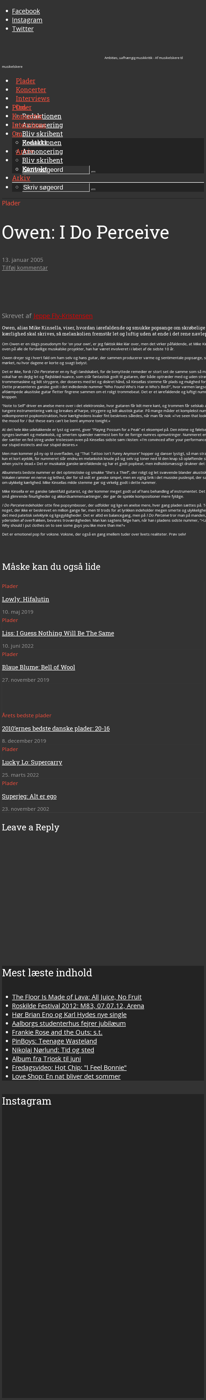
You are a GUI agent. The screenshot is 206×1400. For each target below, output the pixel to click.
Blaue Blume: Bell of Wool (38, 667)
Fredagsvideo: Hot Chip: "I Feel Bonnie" (69, 1067)
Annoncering (42, 151)
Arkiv (21, 177)
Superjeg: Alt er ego (29, 796)
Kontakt (34, 169)
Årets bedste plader (27, 715)
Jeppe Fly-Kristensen (63, 315)
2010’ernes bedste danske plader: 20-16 (56, 728)
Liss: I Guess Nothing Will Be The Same (58, 633)
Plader (22, 107)
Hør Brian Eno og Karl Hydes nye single (69, 1014)
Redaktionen (42, 142)
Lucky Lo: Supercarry (32, 762)
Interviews (33, 98)
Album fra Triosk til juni (46, 1058)
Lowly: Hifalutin (25, 599)
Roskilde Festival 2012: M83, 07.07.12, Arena (78, 1005)
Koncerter (27, 116)
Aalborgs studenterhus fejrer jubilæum (69, 1023)
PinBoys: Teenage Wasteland (54, 1041)
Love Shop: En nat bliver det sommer (66, 1076)
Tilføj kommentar (25, 267)
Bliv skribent (42, 133)
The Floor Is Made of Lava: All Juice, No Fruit (77, 996)
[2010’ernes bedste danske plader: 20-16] (20, 706)
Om (17, 133)
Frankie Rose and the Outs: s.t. (57, 1032)
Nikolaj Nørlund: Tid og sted (53, 1049)
